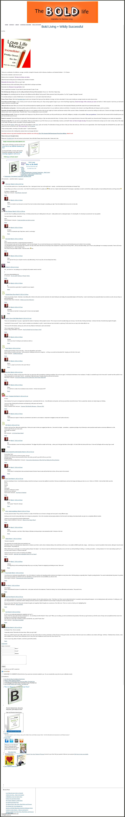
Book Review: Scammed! (21, 192)
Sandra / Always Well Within (12, 318)
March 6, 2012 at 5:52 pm (17, 478)
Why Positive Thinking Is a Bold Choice (14, 800)
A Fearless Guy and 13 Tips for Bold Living (31, 173)
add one (21, 178)
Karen (6, 348)
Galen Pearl (8, 596)
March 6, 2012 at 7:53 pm (24, 511)
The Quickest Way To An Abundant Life (14, 806)
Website (17, 653)
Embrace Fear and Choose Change (13, 798)
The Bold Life (10, 138)
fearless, (13, 124)
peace (36, 124)
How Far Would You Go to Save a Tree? (32, 329)
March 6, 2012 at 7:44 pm (16, 200)
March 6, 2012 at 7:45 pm (16, 255)
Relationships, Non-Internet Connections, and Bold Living (17, 176)
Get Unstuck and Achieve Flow (12, 802)
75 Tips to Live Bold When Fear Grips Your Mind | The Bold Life (19, 681)
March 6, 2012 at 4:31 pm (22, 396)
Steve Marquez (8, 211)
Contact (11, 24)
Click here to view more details (81, 754)
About (17, 24)
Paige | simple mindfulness (11, 511)
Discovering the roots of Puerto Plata (24, 578)
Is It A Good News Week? (18, 433)
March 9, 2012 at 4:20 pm (16, 627)
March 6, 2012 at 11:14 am (12, 267)
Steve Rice (7, 372)
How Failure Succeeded (18, 620)
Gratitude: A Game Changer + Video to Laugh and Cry (17, 810)
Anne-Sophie (8, 572)
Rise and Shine (19, 604)
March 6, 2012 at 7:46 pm (16, 283)
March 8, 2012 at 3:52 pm (17, 596)
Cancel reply (4, 643)
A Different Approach (18, 353)
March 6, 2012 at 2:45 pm (14, 348)
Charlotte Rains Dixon (10, 294)
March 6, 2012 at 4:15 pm (16, 372)
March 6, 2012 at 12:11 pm (25, 318)
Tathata (7, 538)
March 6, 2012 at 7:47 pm (16, 307)
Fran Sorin (7, 238)
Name (16, 648)
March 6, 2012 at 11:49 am (22, 294)
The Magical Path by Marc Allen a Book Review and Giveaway (19, 804)
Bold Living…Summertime (27, 175)
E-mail (16, 651)
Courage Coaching (25, 24)
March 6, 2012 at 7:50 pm (16, 413)
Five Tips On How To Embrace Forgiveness (14, 679)
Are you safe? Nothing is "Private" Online (20, 275)
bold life (33, 126)
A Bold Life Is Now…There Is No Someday (15, 795)
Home (6, 24)
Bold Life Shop (36, 24)
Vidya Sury (8, 184)
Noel (6, 611)
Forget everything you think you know (26, 220)
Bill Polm (7, 627)
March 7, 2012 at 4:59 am (14, 585)
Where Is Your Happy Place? (29, 520)
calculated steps (21, 99)
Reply (5, 195)
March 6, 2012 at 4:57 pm (13, 425)
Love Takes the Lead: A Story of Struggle (14, 793)
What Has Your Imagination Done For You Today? (25, 554)
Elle (6, 425)
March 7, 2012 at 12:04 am (15, 538)
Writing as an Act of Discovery (27, 299)
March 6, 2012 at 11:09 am (19, 211)
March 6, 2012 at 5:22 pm (28, 451)
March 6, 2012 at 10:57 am (17, 184)
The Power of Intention (21, 492)
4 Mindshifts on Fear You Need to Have (14, 796)
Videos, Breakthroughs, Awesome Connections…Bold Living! (35, 172)
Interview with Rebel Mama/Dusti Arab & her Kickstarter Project (19, 808)
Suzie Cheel (8, 478)
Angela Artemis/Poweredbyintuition (13, 451)
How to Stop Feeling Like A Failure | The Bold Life (16, 684)
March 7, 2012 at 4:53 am (16, 440)
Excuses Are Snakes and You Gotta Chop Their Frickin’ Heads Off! (30, 377)
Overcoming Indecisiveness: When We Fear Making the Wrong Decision (42, 460)
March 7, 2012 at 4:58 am (16, 561)
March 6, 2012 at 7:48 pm (16, 337)
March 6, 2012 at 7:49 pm (16, 384)
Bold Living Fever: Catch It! (23, 169)
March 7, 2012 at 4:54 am (16, 467)
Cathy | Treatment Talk (10, 396)
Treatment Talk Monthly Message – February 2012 (32, 406)
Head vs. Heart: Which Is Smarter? (12, 680)
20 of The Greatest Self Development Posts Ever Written (52, 133)
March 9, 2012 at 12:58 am (14, 611)
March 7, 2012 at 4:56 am (16, 527)
